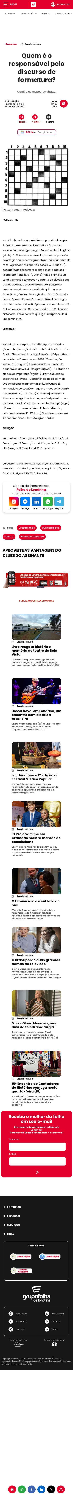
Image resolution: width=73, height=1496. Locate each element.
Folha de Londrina (32, 536)
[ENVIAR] (37, 1172)
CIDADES (46, 13)
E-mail (12, 1154)
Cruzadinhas (27, 527)
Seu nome (14, 1139)
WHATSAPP (10, 13)
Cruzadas (11, 44)
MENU (13, 4)
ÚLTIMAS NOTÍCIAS (28, 13)
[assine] (61, 1489)
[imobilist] (12, 1489)
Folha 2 (9, 536)
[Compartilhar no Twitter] (51, 1489)
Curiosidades (50, 527)
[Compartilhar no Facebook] (32, 1489)
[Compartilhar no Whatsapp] (22, 1489)
